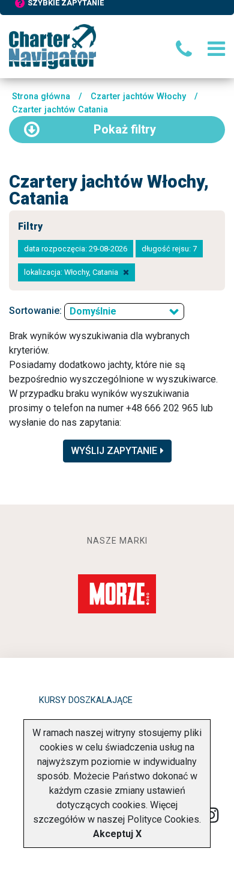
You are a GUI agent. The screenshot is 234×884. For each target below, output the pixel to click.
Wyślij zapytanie (114, 450)
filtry (125, 129)
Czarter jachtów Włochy (138, 96)
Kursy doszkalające (86, 700)
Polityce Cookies (163, 819)
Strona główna (41, 96)
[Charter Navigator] (52, 46)
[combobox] (124, 311)
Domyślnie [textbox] (93, 311)
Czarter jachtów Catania (60, 110)
